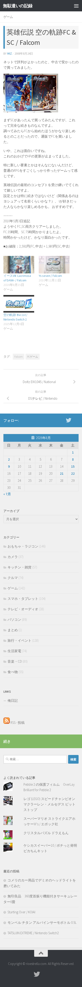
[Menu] (76, 5)
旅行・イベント (19, 640)
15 (73, 466)
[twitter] (68, 420)
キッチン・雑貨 (19, 567)
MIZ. (10, 54)
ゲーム (8, 17)
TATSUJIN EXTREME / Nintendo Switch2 (33, 933)
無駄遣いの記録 (18, 5)
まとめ (13, 630)
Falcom (18, 356)
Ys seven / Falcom (50, 276)
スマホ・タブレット (23, 598)
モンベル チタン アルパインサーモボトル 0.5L (42, 922)
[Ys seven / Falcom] (54, 264)
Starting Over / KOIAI (21, 912)
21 (62, 473)
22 (73, 473)
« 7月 (7, 494)
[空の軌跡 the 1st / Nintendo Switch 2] (18, 304)
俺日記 (13, 700)
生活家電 (14, 651)
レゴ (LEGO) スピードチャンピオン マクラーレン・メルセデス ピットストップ (49, 804)
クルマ (13, 578)
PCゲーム (32, 356)
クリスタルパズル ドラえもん (46, 833)
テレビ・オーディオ (23, 609)
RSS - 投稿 (17, 722)
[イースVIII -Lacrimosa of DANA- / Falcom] (18, 264)
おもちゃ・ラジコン (23, 546)
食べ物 (13, 672)
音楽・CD (15, 661)
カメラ (13, 557)
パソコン (14, 619)
